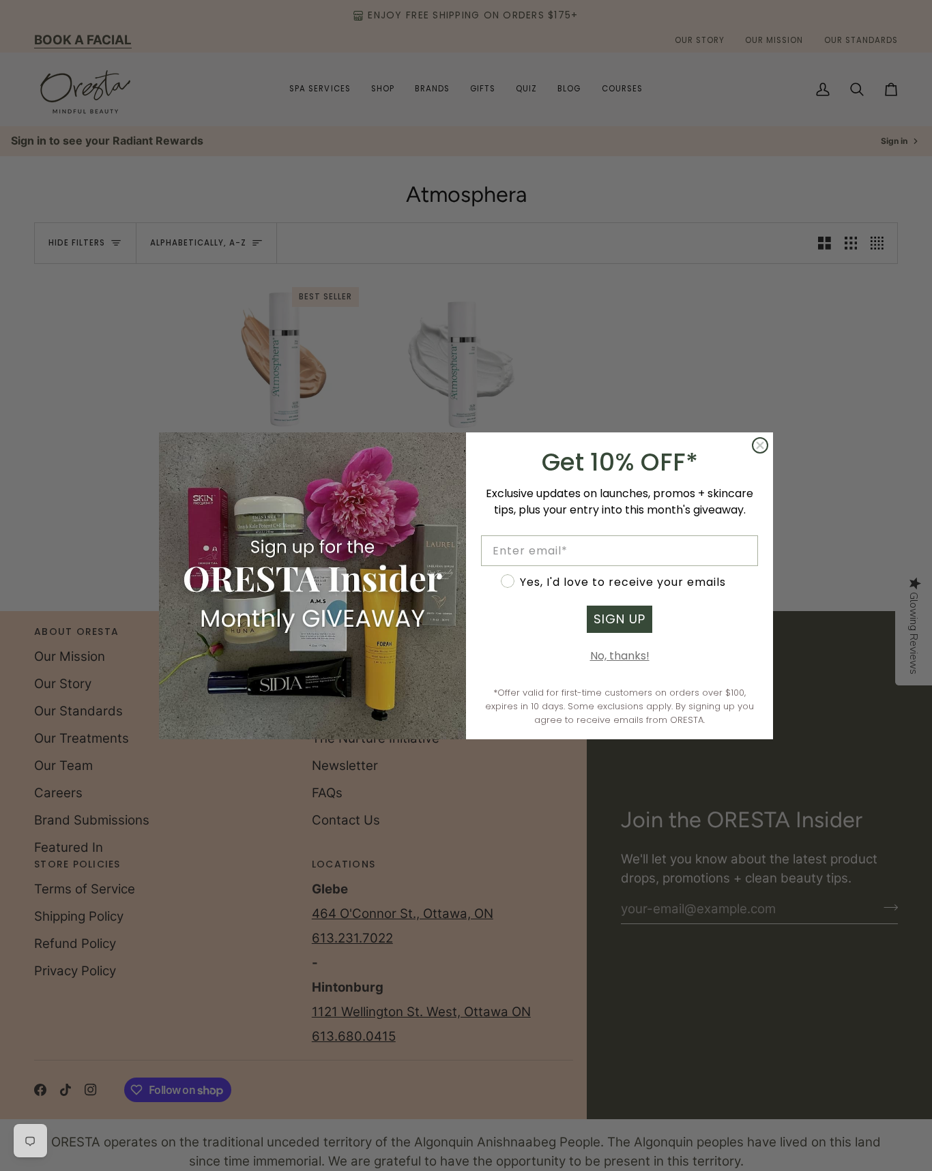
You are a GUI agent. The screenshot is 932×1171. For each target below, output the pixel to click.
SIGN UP (619, 618)
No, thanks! (620, 656)
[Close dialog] (760, 445)
